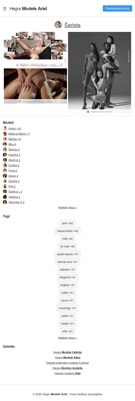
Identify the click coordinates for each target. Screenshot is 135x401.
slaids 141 (67, 323)
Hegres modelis (67, 373)
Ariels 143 (14, 128)
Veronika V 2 (16, 202)
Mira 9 (12, 144)
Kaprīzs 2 (14, 155)
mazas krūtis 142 (67, 231)
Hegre (28, 8)
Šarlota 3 (14, 149)
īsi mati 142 (67, 246)
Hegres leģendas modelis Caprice (67, 363)
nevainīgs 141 (67, 308)
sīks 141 (67, 331)
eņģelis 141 (67, 285)
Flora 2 (12, 171)
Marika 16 (14, 139)
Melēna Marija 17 (19, 134)
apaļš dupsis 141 (67, 254)
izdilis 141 (67, 293)
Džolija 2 (14, 181)
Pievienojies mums (117, 8)
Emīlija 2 (13, 165)
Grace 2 (13, 176)
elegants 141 (67, 277)
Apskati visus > (67, 207)
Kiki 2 (11, 186)
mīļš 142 (67, 239)
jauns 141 (67, 300)
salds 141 (68, 316)
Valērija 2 (14, 197)
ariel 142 (67, 223)
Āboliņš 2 (14, 160)
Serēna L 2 (15, 192)
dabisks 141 (67, 269)
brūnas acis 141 (68, 262)
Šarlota (73, 24)
